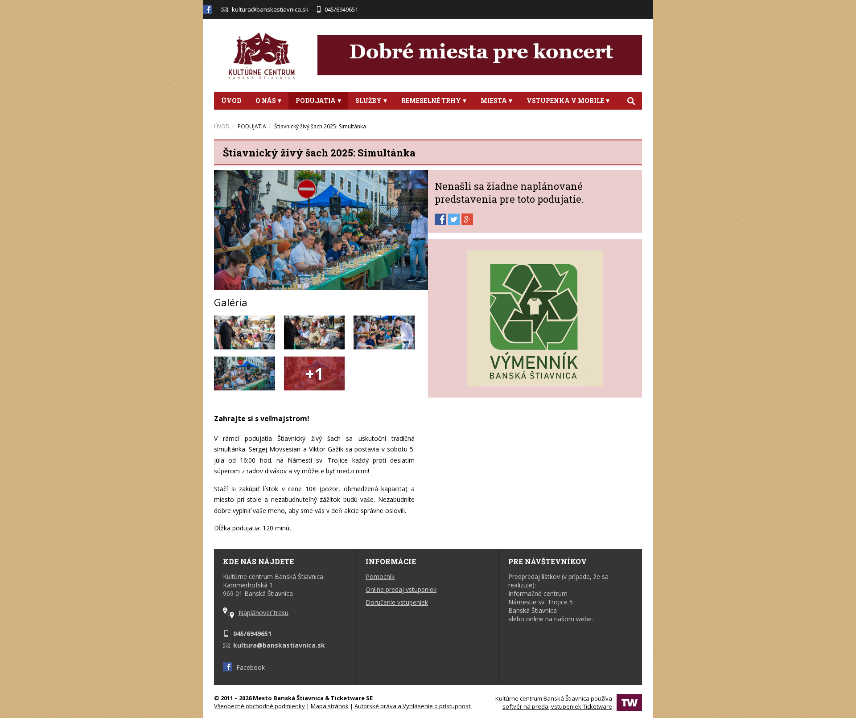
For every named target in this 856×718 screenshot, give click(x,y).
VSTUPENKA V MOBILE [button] (565, 100)
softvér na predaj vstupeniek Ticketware (557, 706)
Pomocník (380, 576)
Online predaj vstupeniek (401, 589)
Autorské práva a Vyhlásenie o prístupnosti (413, 706)
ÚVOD (231, 100)
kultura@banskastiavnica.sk (270, 9)
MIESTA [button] (494, 100)
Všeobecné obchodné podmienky (259, 706)
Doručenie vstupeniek (397, 602)
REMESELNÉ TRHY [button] (431, 100)
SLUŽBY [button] (368, 100)
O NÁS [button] (265, 100)
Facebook (250, 667)
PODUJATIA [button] (316, 100)
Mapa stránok (330, 706)
